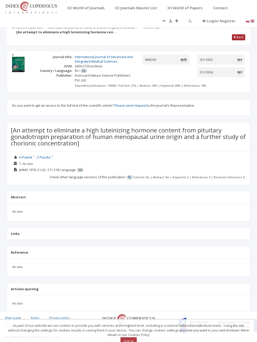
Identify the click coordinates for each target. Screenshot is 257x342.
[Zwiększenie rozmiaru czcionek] (179, 20)
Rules (35, 317)
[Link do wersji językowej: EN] (252, 20)
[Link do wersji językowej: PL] (248, 20)
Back (240, 37)
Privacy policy (59, 317)
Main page (13, 317)
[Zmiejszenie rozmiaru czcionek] (161, 20)
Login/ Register (221, 20)
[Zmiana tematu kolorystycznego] (190, 20)
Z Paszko (44, 157)
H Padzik (25, 157)
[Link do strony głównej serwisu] (31, 7)
